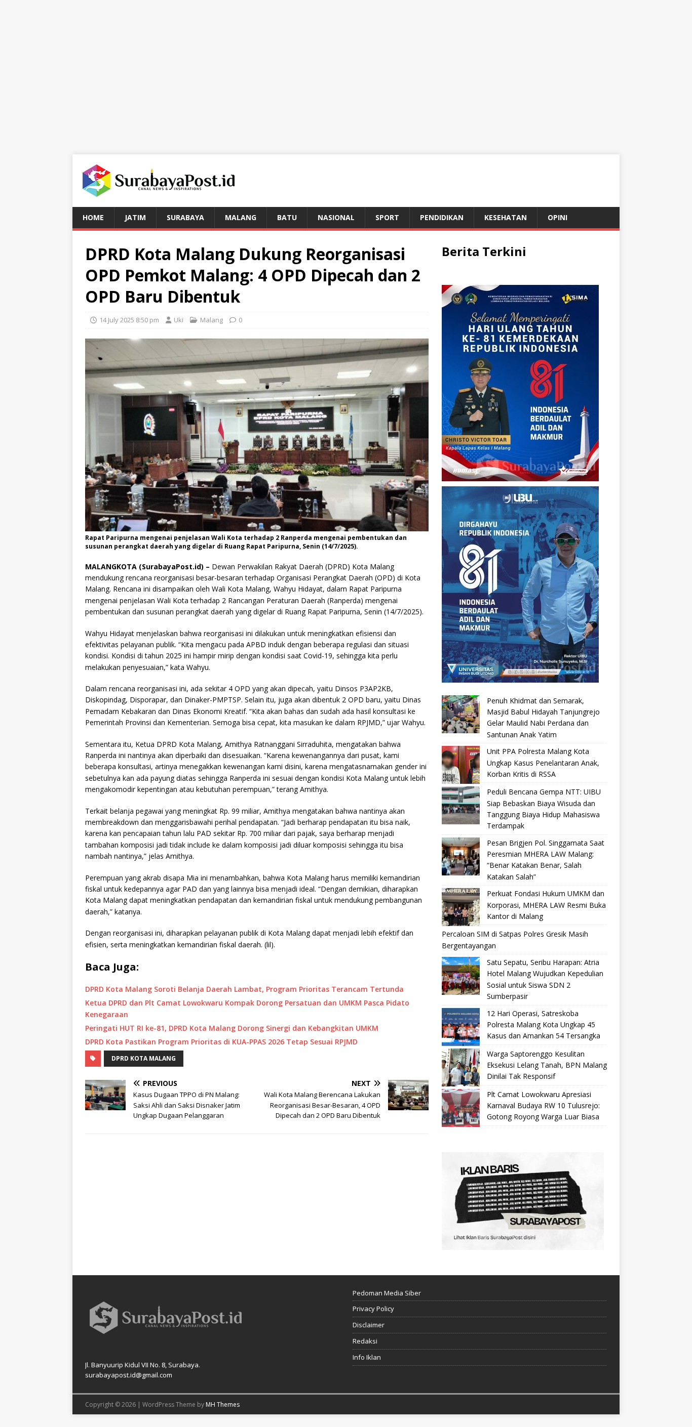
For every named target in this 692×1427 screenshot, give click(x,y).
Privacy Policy (373, 1308)
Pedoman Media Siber (387, 1292)
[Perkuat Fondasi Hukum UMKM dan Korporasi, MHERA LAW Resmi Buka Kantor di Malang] (461, 907)
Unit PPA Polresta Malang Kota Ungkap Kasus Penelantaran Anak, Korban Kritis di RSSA (543, 762)
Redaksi (365, 1341)
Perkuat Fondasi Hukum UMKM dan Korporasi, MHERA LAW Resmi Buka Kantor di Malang (546, 905)
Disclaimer (369, 1324)
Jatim (135, 217)
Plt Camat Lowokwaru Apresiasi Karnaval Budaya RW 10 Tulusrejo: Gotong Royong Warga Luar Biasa (543, 1105)
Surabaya (185, 217)
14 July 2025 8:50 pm (129, 319)
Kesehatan (505, 217)
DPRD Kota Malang (143, 1058)
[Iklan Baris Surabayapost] (523, 1243)
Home (93, 217)
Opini (557, 217)
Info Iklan (367, 1357)
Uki (178, 319)
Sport (387, 217)
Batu (287, 217)
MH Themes (223, 1404)
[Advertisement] (346, 71)
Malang (240, 217)
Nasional (336, 217)
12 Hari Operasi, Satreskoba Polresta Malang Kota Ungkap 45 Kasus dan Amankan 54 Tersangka (543, 1025)
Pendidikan (442, 217)
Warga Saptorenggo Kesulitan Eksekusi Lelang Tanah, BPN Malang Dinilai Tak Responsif (547, 1065)
